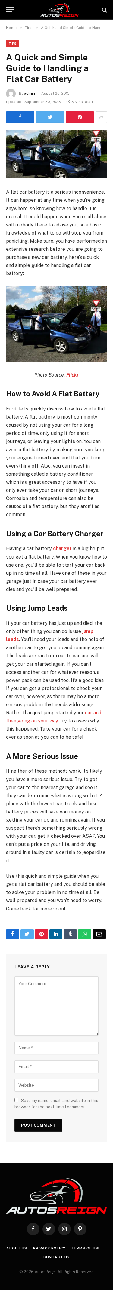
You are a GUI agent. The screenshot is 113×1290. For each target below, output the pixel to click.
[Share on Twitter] (50, 117)
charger (62, 548)
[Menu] (10, 10)
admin (29, 93)
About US (16, 1248)
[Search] (104, 10)
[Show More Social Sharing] (101, 117)
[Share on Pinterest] (80, 117)
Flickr (72, 375)
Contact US (56, 1257)
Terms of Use (86, 1248)
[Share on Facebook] (20, 117)
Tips (12, 43)
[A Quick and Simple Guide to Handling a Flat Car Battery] (56, 154)
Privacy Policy (49, 1248)
